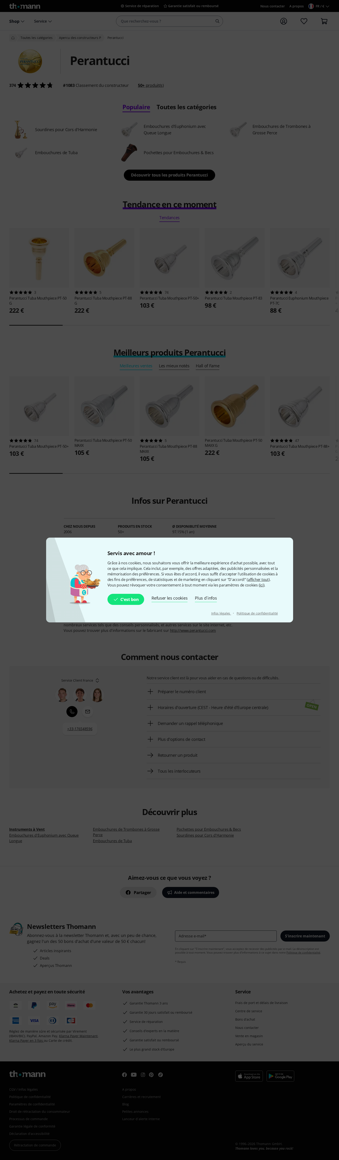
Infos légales (221, 613)
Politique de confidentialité (257, 613)
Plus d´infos (206, 598)
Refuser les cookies (169, 598)
